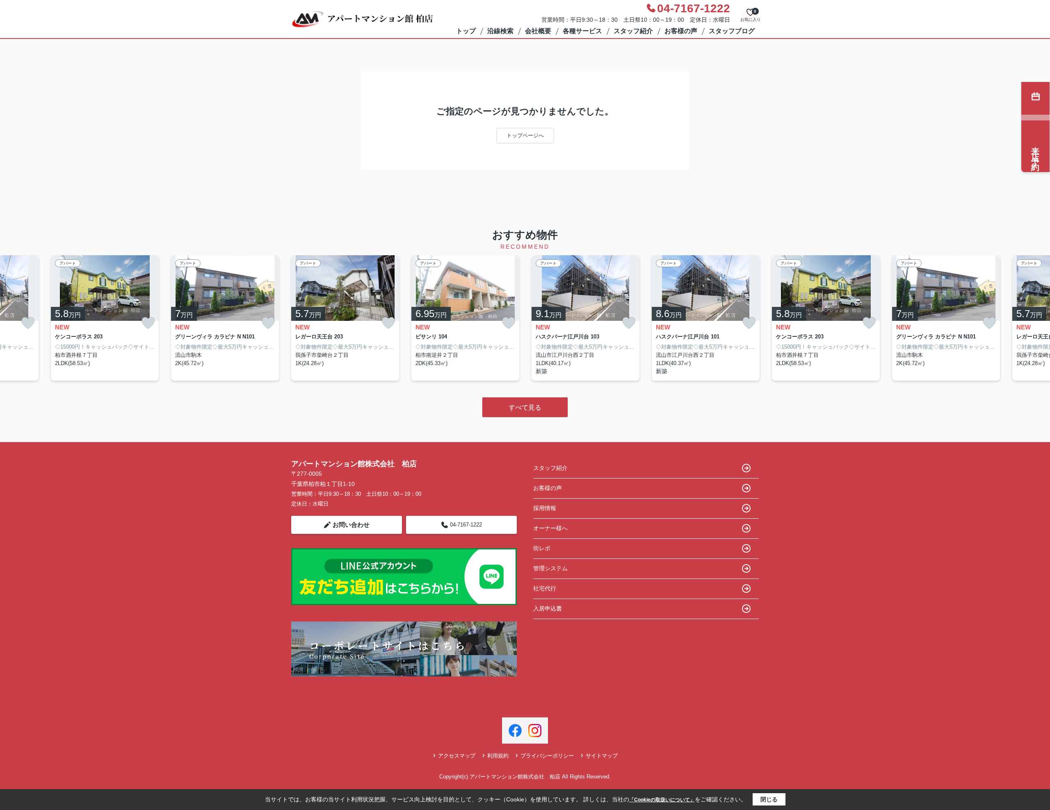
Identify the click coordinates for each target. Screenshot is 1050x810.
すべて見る (525, 407)
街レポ (541, 548)
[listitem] (345, 318)
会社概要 (538, 30)
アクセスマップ (456, 756)
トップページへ (525, 135)
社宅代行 (544, 588)
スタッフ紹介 (633, 30)
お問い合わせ (351, 524)
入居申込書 (547, 608)
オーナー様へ (550, 528)
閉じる (769, 799)
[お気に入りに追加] (27, 323)
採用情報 (544, 508)
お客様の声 (680, 30)
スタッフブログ (732, 30)
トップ (466, 30)
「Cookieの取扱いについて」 (662, 800)
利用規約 (498, 756)
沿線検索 (500, 30)
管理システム (550, 568)
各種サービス (582, 30)
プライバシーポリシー (547, 756)
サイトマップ (602, 756)
